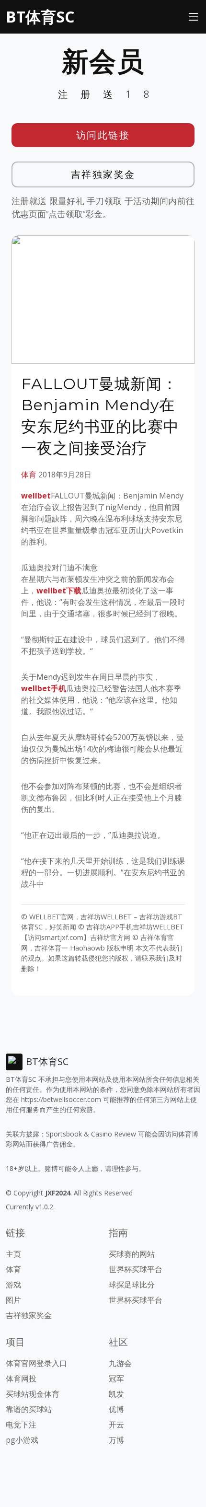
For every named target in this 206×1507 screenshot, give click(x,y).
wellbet (36, 495)
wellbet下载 (58, 590)
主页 (13, 1254)
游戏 (13, 1284)
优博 (116, 1409)
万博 (116, 1440)
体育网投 (21, 1378)
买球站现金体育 (32, 1394)
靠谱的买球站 (29, 1409)
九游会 (120, 1363)
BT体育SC (40, 16)
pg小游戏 (22, 1440)
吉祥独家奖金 (103, 174)
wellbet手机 (43, 688)
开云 (116, 1424)
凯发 (116, 1394)
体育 (28, 474)
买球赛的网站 (132, 1254)
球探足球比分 (132, 1284)
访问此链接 (103, 134)
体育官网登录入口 (36, 1363)
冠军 (116, 1378)
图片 (13, 1300)
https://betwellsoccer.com (61, 1099)
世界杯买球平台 (135, 1269)
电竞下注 (21, 1424)
